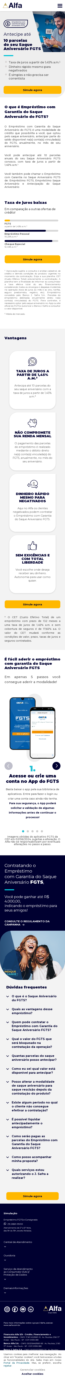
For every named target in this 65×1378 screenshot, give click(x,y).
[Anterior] (9, 766)
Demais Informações (16, 1288)
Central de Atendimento (18, 1242)
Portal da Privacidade (16, 1362)
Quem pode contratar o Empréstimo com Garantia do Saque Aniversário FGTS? (34, 1026)
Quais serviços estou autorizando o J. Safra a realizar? (30, 1174)
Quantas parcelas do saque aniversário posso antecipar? (34, 1057)
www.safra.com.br (12, 1325)
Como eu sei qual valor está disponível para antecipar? (33, 1070)
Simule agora (32, 90)
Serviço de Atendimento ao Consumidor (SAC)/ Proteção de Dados (18, 1271)
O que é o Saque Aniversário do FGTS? (34, 998)
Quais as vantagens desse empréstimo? (32, 1011)
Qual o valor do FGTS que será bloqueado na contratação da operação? (32, 1043)
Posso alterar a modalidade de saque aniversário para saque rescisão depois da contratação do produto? (33, 1087)
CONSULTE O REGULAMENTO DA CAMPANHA (27, 923)
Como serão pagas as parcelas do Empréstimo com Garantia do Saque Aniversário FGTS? (35, 1142)
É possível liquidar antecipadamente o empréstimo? (27, 1123)
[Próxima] (56, 766)
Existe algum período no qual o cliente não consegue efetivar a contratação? (35, 1106)
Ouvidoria (9, 1255)
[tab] (23, 831)
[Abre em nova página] (7, 1312)
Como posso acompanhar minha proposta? (31, 1159)
